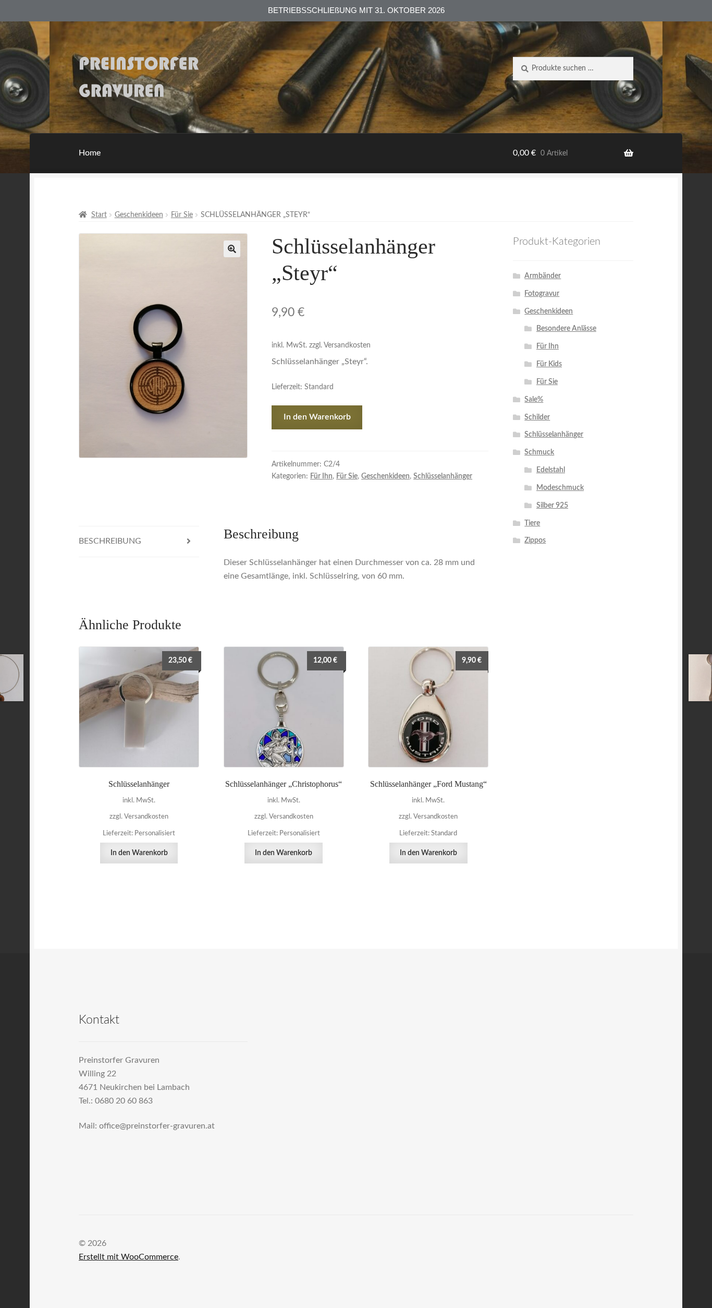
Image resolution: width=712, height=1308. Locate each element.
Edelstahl (550, 470)
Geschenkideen (139, 215)
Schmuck (539, 452)
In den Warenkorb (317, 417)
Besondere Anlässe (566, 328)
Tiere (532, 523)
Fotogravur (541, 293)
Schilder (537, 417)
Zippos (535, 540)
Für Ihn (321, 476)
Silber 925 (552, 505)
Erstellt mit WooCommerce (128, 1257)
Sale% (533, 399)
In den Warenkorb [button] (139, 853)
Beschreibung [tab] (110, 541)
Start (99, 215)
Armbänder (542, 276)
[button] (232, 249)
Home (90, 153)
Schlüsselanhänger (442, 476)
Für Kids (549, 364)
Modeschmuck (560, 487)
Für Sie (182, 215)
